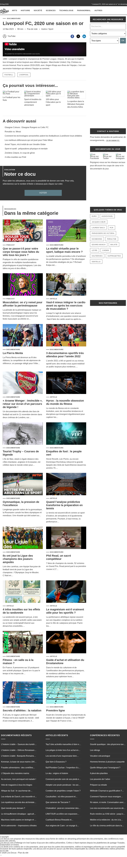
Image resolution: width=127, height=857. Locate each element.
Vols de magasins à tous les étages (16, 785)
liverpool (24, 75)
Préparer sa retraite (98, 785)
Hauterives (97, 256)
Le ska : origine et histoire (57, 773)
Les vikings (95, 750)
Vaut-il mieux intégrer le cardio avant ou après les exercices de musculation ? (65, 305)
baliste (114, 245)
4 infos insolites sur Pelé (15, 157)
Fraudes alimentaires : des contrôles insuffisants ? (17, 768)
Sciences (51, 10)
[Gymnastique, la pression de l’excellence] (23, 484)
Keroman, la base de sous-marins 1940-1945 (18, 762)
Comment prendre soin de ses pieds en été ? (63, 779)
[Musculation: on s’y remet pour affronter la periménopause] (23, 284)
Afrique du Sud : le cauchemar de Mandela (15, 791)
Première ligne (55, 710)
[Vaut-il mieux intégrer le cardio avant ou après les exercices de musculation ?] (66, 284)
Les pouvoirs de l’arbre (100, 779)
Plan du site (23, 853)
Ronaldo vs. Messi (13, 132)
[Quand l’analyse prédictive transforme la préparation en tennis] (66, 484)
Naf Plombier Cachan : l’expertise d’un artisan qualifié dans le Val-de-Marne (62, 768)
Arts (14, 10)
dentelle (96, 262)
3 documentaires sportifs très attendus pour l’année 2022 (65, 355)
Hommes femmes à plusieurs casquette (107, 762)
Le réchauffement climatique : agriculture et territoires (19, 814)
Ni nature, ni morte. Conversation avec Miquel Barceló (107, 802)
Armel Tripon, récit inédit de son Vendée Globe (25, 144)
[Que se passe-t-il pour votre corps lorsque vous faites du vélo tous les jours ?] (23, 231)
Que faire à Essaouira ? (56, 762)
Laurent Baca (98, 228)
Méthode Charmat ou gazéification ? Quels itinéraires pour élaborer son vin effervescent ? (107, 791)
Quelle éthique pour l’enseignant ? (105, 768)
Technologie (66, 10)
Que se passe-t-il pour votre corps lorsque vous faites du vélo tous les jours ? (21, 252)
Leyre (94, 250)
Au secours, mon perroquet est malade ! (18, 779)
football (8, 75)
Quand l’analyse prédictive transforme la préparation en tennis (64, 505)
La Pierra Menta (13, 353)
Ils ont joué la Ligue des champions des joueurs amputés (18, 559)
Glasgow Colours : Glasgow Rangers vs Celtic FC (27, 127)
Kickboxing (97, 239)
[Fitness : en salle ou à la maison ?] (23, 642)
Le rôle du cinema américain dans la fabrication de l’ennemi (106, 826)
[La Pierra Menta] (23, 335)
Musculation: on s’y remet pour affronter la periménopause (22, 304)
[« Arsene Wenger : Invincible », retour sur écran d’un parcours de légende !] (23, 383)
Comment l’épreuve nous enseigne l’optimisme (105, 797)
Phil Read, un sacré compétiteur (58, 557)
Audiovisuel (107, 216)
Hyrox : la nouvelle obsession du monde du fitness (65, 402)
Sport (50, 29)
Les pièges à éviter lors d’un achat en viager (62, 750)
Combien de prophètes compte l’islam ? (63, 791)
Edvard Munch (99, 245)
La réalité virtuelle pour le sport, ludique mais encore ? (64, 250)
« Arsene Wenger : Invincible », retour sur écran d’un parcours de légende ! (22, 404)
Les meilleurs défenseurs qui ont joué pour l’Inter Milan (29, 140)
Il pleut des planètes (99, 773)
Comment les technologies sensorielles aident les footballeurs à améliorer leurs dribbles (43, 136)
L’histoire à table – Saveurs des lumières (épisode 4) (19, 744)
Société (38, 10)
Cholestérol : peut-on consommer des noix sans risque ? (62, 808)
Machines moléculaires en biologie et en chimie (19, 820)
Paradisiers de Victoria (103, 233)
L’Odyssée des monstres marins (15, 773)
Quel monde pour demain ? (13, 808)
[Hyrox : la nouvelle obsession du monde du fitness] (66, 383)
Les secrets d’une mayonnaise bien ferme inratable (61, 756)
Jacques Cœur (99, 222)
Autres (98, 10)
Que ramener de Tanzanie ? (58, 802)
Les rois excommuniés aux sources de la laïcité (108, 808)
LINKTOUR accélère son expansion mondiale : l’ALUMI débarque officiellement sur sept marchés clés (61, 814)
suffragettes (114, 256)
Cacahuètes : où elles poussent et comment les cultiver (60, 797)
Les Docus (11, 853)
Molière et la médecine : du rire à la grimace (105, 820)
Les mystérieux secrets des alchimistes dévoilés (18, 802)
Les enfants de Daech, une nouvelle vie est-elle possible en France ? (18, 797)
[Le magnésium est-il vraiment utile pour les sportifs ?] (66, 591)
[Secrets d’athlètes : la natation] (23, 692)
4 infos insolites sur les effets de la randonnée (21, 611)
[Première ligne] (66, 692)
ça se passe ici (112, 140)
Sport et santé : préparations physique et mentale (26, 149)
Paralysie (111, 239)
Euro (94, 216)
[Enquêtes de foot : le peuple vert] (66, 433)
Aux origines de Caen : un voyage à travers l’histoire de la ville (61, 826)
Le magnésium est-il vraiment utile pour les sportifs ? (65, 611)
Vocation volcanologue (100, 756)
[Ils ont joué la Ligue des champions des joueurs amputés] (23, 538)
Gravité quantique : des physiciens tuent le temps (107, 744)
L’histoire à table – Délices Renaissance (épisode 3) (18, 750)
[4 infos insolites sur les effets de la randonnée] (23, 591)
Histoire (25, 10)
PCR (111, 228)
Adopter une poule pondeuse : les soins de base (63, 785)
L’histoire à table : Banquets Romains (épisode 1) (17, 756)
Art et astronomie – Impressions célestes (19, 826)
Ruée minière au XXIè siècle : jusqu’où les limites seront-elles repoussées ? (107, 814)
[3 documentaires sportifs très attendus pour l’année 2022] (66, 335)
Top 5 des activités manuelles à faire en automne (63, 744)
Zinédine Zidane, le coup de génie (20, 153)
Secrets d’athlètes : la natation (22, 710)
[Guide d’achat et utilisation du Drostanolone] (66, 642)
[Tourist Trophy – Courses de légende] (23, 433)
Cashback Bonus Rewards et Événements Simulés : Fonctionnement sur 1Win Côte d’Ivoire (63, 820)
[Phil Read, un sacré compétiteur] (66, 538)
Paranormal (84, 10)
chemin (105, 250)
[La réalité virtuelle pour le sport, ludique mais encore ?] (66, 231)
